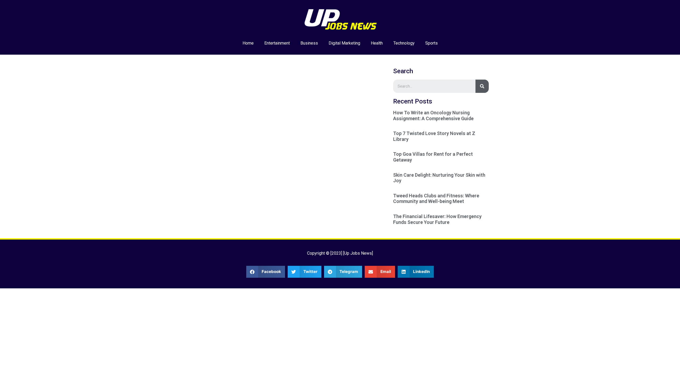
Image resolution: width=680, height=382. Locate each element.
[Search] (482, 86)
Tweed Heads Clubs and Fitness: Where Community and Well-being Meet (436, 198)
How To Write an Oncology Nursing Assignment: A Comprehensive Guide (433, 115)
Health (377, 43)
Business (309, 43)
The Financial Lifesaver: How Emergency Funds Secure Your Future (437, 219)
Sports (431, 43)
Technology (404, 43)
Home (248, 43)
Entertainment (277, 43)
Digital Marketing (344, 43)
